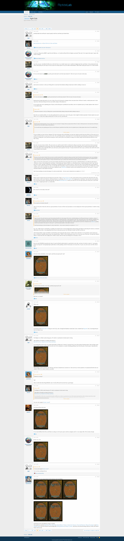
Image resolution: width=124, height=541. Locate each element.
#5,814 (98, 213)
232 (35, 28)
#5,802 (98, 41)
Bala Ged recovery (37, 341)
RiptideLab (27, 537)
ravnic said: (36, 121)
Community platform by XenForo (62, 539)
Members (40, 12)
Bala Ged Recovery (37, 43)
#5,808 (98, 119)
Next (49, 28)
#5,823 (98, 437)
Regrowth (85, 328)
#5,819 (98, 335)
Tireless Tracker (63, 525)
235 (42, 28)
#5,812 (98, 187)
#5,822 (98, 405)
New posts (26, 14)
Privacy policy (92, 537)
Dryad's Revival (45, 328)
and (40, 58)
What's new (33, 12)
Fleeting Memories (60, 526)
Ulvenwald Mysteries (81, 525)
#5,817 (98, 281)
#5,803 (98, 50)
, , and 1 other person (43, 47)
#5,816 (98, 251)
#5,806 (98, 82)
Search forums (32, 14)
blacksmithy (28, 248)
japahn (28, 412)
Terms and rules (86, 537)
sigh (28, 38)
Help (97, 537)
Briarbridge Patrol (47, 525)
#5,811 (98, 175)
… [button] (30, 28)
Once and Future (54, 43)
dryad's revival (45, 341)
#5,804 (98, 61)
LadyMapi (28, 258)
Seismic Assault (46, 402)
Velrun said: (36, 466)
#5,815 (98, 241)
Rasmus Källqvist (28, 195)
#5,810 (98, 152)
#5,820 (98, 371)
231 (32, 28)
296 (46, 28)
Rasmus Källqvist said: (38, 201)
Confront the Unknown (71, 525)
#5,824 (98, 464)
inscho (28, 309)
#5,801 (98, 31)
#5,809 (98, 142)
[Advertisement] (62, 24)
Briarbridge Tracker (56, 525)
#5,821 (98, 385)
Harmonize (64, 167)
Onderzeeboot (28, 57)
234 (39, 28)
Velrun (28, 48)
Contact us (80, 537)
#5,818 (98, 302)
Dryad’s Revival (46, 43)
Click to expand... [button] (66, 132)
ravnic (28, 68)
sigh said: (36, 109)
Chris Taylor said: (37, 374)
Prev (26, 28)
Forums (26, 12)
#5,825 (98, 476)
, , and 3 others (41, 277)
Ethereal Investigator (90, 525)
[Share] (95, 31)
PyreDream (28, 483)
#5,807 (98, 92)
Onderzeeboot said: (37, 94)
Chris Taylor (28, 288)
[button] (36, 12)
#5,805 (98, 71)
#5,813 (98, 198)
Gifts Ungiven (69, 179)
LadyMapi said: (37, 283)
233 (37, 28)
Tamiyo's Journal (69, 526)
